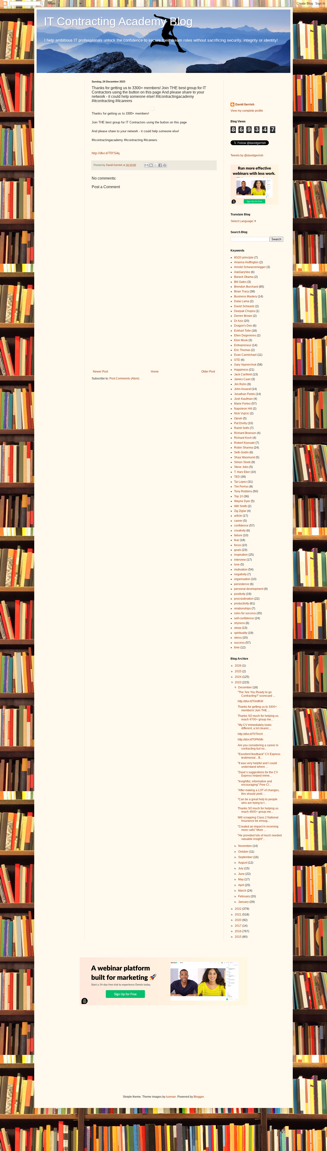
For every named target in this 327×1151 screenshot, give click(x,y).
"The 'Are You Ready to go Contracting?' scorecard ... (256, 694)
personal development (248, 589)
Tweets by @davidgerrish (247, 155)
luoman (171, 1096)
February (244, 896)
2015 (238, 936)
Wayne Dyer (242, 501)
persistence (241, 584)
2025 (238, 671)
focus (237, 545)
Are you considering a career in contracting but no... (258, 747)
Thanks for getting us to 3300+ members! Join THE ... (257, 708)
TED (237, 476)
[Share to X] (155, 165)
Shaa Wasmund (244, 457)
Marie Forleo (242, 403)
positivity (239, 594)
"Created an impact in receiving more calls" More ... (258, 828)
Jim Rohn (240, 384)
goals (237, 550)
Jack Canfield (243, 374)
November (245, 846)
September (245, 857)
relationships (242, 608)
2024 (238, 677)
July (241, 868)
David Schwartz (244, 306)
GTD (237, 360)
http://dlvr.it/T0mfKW (250, 701)
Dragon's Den (243, 325)
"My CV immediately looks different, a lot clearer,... (254, 726)
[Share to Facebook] (160, 165)
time (237, 647)
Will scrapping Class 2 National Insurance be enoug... (258, 819)
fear (236, 540)
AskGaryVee (242, 272)
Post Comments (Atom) (124, 378)
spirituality (240, 633)
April (241, 885)
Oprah (238, 418)
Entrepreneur (242, 345)
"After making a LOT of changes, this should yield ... (258, 792)
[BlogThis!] (151, 165)
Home (155, 371)
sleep (237, 628)
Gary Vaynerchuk (245, 364)
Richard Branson (245, 433)
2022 (238, 908)
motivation (241, 569)
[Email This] (146, 165)
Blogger (199, 1096)
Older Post (208, 371)
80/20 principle (244, 257)
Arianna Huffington (246, 262)
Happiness (241, 369)
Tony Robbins (243, 491)
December (245, 687)
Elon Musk (241, 340)
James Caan (242, 379)
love (237, 564)
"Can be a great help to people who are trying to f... (257, 801)
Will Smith (240, 506)
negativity (240, 574)
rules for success (245, 613)
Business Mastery (245, 296)
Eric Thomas (242, 350)
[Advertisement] (154, 330)
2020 (238, 920)
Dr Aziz (238, 321)
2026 (238, 665)
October (243, 851)
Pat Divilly (240, 423)
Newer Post (100, 371)
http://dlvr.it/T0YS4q (105, 153)
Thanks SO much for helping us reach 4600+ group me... (258, 810)
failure (238, 535)
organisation (242, 579)
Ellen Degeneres (245, 335)
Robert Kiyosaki (244, 442)
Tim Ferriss (241, 486)
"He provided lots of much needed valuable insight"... (260, 837)
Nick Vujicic (241, 413)
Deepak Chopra (244, 311)
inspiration (241, 554)
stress (238, 637)
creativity (240, 530)
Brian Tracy (241, 291)
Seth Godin (241, 452)
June (241, 874)
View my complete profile (247, 110)
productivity (241, 603)
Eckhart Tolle (242, 330)
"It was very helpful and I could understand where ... (257, 765)
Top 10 (238, 496)
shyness (239, 623)
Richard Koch (243, 437)
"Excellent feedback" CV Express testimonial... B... (259, 755)
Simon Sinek (242, 462)
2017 (238, 925)
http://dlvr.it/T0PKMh (250, 739)
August (243, 862)
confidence (241, 525)
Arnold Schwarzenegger (250, 267)
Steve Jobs (241, 467)
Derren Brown (243, 316)
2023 (238, 682)
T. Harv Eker (242, 472)
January (243, 902)
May (241, 879)
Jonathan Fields (244, 394)
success (239, 642)
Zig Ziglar (240, 511)
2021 (238, 914)
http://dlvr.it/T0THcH (250, 734)
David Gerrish (244, 104)
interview (240, 559)
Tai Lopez (240, 481)
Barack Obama (244, 277)
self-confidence (244, 618)
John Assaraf (242, 389)
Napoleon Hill (243, 408)
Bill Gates (240, 282)
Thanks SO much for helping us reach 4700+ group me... (258, 717)
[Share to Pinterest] (164, 165)
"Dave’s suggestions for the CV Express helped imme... (258, 774)
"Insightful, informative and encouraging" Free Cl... (255, 783)
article (238, 515)
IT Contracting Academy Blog (118, 21)
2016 (238, 931)
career (238, 520)
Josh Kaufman (243, 398)
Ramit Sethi (241, 428)
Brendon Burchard (246, 286)
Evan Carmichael (245, 354)
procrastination (244, 598)
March (242, 890)
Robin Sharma (243, 447)
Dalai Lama (241, 301)
